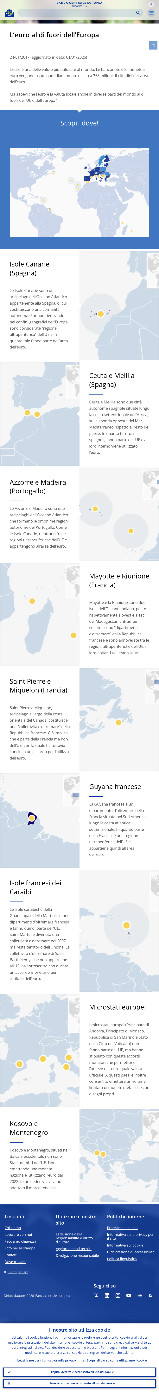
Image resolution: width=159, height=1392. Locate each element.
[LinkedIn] (107, 1295)
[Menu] (151, 13)
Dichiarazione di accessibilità (130, 1252)
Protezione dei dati (122, 1228)
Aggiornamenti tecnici (74, 1249)
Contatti (11, 1255)
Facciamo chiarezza (20, 1241)
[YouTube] (128, 1295)
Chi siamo (13, 1228)
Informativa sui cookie (125, 1245)
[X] (96, 1295)
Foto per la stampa (20, 1248)
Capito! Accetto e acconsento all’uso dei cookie (82, 1372)
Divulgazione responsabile (77, 1256)
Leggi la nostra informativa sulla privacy (46, 1360)
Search (138, 12)
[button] (151, 4)
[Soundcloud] (139, 1295)
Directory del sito (18, 1272)
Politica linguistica (122, 1259)
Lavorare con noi (18, 1235)
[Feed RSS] (150, 1295)
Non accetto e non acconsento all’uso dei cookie (82, 1383)
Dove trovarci (15, 1262)
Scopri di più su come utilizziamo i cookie (117, 1360)
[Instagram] (118, 1295)
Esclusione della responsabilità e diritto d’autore (74, 1238)
